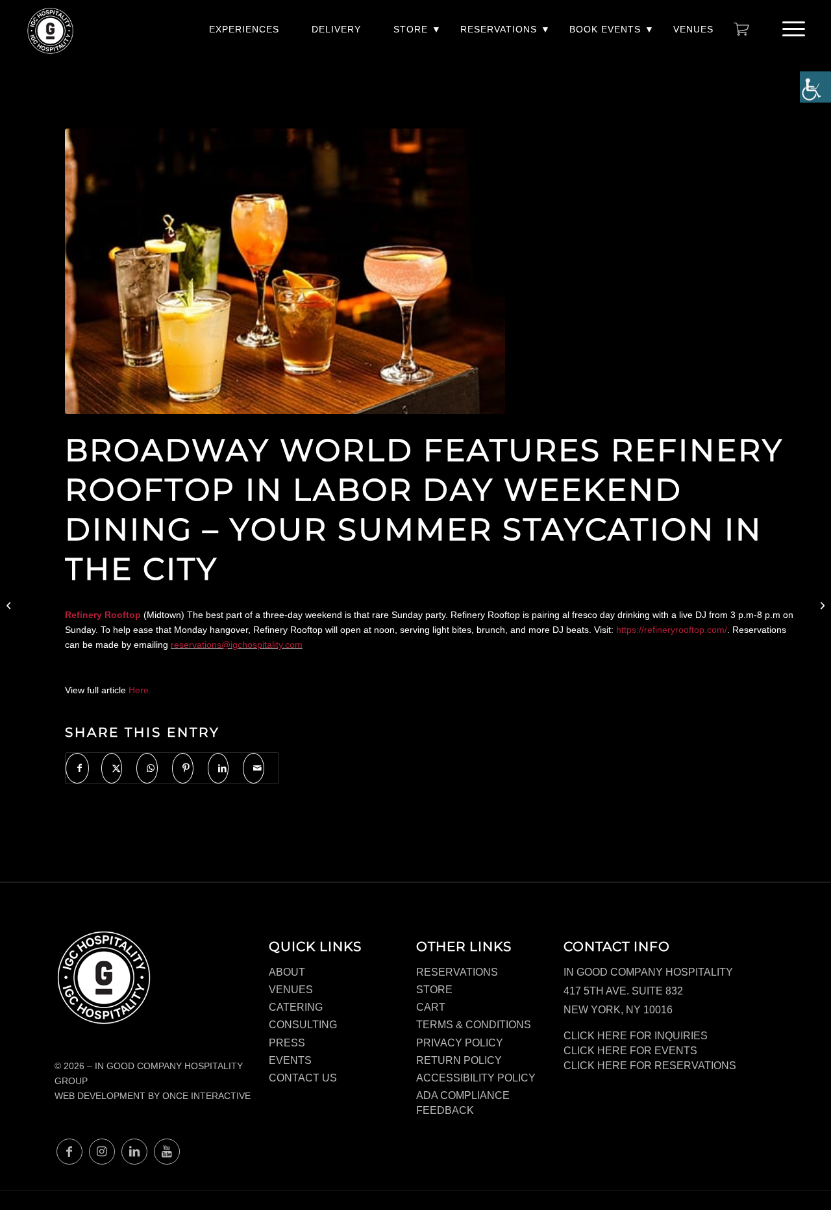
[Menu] (789, 29)
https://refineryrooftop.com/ (671, 629)
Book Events (605, 29)
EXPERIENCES (244, 29)
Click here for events (630, 1050)
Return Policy (459, 1060)
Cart (430, 1007)
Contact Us (303, 1077)
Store (410, 29)
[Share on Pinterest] (182, 768)
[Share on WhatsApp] (147, 768)
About (287, 972)
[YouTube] (167, 1151)
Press (287, 1042)
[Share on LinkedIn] (218, 768)
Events (290, 1060)
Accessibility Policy (476, 1077)
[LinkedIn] (134, 1151)
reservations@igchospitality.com (237, 644)
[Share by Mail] (253, 768)
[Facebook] (69, 1151)
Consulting (303, 1024)
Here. (140, 690)
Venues (693, 29)
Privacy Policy (459, 1042)
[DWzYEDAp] (285, 271)
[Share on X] (112, 768)
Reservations (498, 29)
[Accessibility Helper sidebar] (815, 87)
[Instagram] (102, 1151)
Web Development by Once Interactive (153, 1096)
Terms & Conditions (473, 1024)
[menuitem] (244, 36)
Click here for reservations (650, 1065)
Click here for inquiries (636, 1035)
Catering (296, 1007)
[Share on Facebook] (77, 768)
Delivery (336, 29)
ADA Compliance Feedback (463, 1103)
